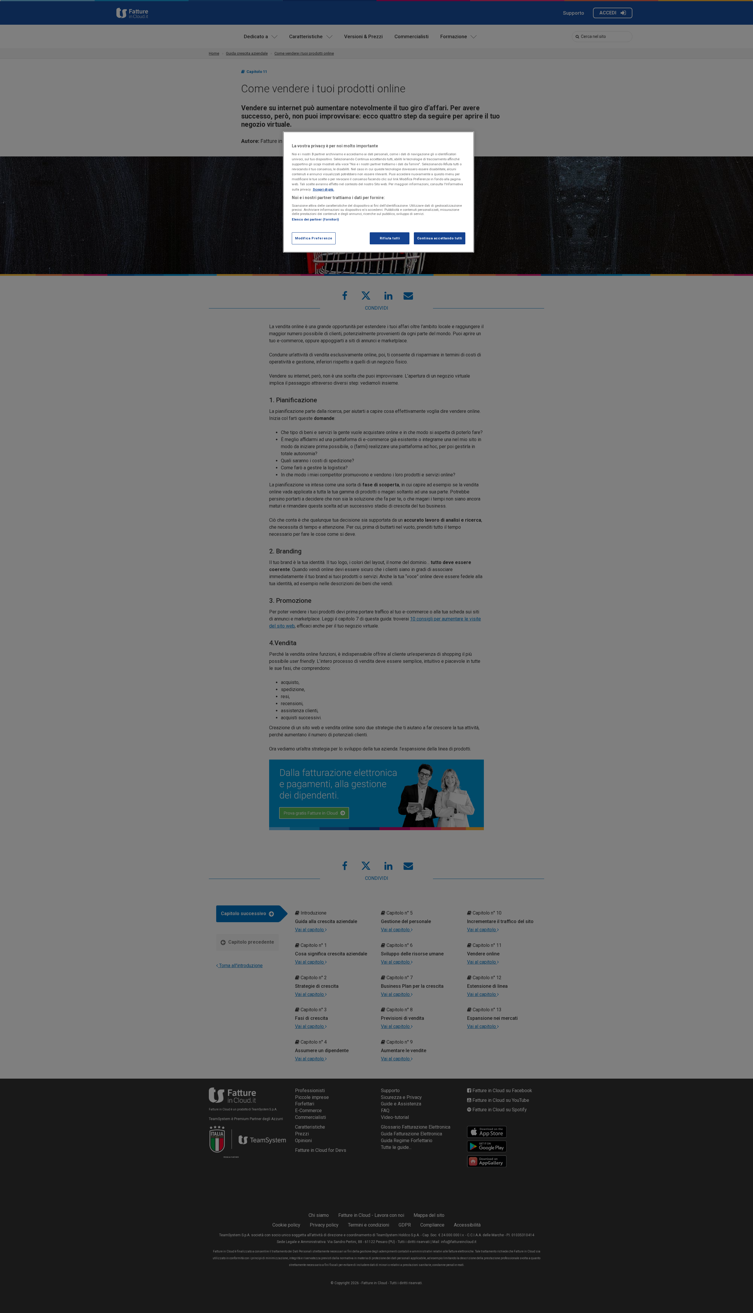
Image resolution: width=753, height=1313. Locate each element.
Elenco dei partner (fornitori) (315, 219)
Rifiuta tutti (390, 238)
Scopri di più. (323, 189)
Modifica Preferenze (313, 238)
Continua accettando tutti (439, 238)
